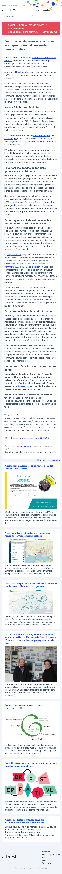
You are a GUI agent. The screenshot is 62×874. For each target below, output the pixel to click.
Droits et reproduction (51, 854)
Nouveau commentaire (48, 460)
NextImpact (21, 72)
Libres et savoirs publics (31, 25)
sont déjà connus (19, 386)
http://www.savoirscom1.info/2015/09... (30, 438)
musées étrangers (41, 135)
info (54, 452)
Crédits (44, 860)
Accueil (11, 25)
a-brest (10, 9)
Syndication (46, 857)
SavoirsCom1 (26, 446)
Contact (37, 6)
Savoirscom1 (50, 32)
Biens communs (16, 28)
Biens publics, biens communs (23, 32)
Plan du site (46, 863)
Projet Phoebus (14, 254)
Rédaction (46, 852)
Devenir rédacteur (42, 10)
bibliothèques (10, 138)
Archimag (9, 72)
